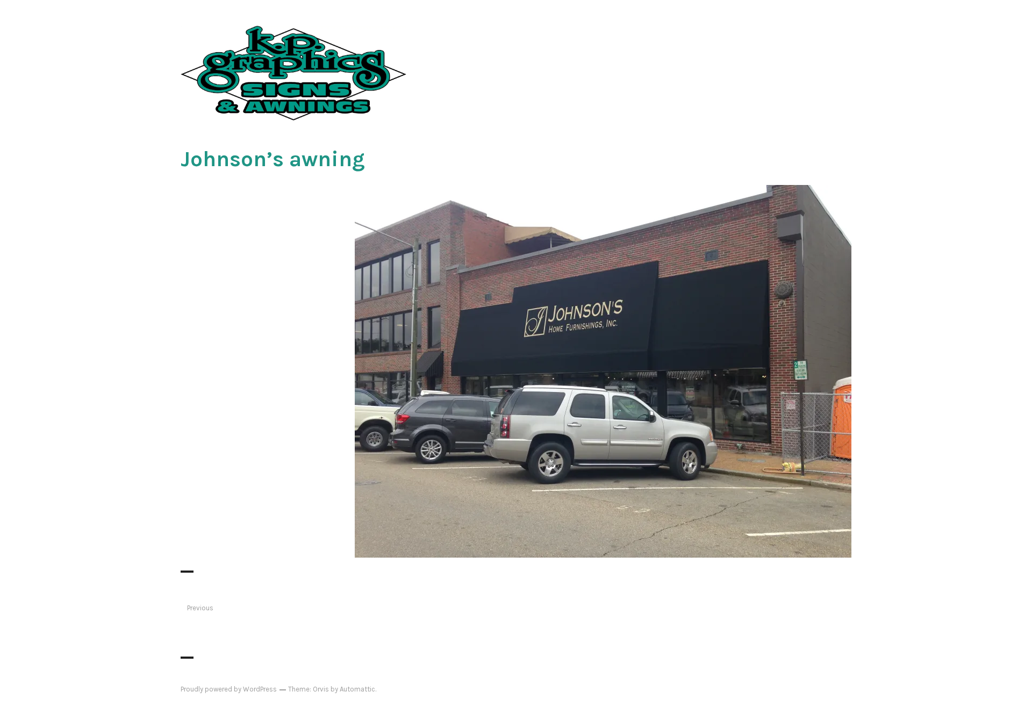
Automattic (357, 689)
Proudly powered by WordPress (229, 689)
